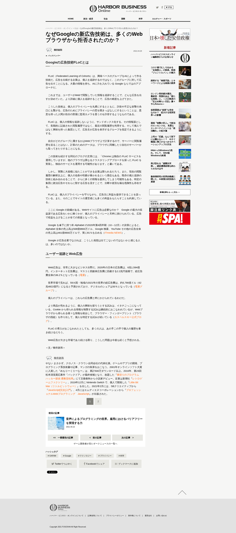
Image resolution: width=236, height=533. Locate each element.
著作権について (134, 516)
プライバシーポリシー (115, 516)
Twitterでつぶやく (63, 464)
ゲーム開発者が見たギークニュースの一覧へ (95, 443)
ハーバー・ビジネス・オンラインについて (66, 516)
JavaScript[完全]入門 (59, 390)
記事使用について (95, 516)
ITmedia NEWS (113, 232)
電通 (82, 275)
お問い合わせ (161, 516)
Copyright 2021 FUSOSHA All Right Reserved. (68, 527)
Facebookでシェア (95, 464)
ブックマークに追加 (126, 463)
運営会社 (148, 516)
